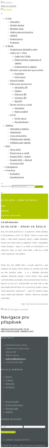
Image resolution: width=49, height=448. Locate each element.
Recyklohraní (21, 122)
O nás (8, 18)
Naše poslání (21, 112)
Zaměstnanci (17, 177)
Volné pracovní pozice (21, 32)
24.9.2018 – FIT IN (15, 329)
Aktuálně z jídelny (19, 129)
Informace (20, 77)
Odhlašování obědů (20, 143)
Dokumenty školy (14, 405)
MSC (7, 146)
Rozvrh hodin (17, 80)
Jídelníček (15, 132)
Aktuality (15, 22)
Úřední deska (17, 25)
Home (3, 206)
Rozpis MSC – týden (20, 156)
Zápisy (18, 91)
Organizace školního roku (23, 49)
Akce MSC (15, 149)
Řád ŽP (18, 101)
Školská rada (16, 29)
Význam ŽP (20, 98)
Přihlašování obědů (20, 139)
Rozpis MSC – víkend (21, 160)
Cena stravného (18, 136)
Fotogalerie (11, 167)
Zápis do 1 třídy (23, 56)
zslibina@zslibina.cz (15, 359)
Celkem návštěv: (14, 440)
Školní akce (5, 211)
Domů (8, 377)
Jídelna (9, 125)
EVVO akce (20, 118)
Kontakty (19, 74)
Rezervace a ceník (19, 153)
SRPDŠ (13, 36)
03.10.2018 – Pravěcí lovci (17, 331)
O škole (9, 46)
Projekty (14, 42)
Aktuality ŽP (21, 87)
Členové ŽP (21, 94)
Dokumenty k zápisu (26, 67)
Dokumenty (16, 39)
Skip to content (8, 6)
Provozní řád (16, 163)
